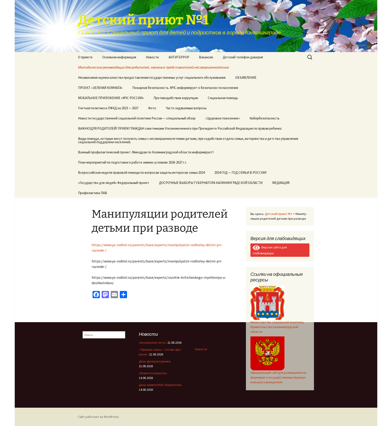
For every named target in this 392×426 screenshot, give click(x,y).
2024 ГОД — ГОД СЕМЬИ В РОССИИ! (240, 172)
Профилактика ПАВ (92, 193)
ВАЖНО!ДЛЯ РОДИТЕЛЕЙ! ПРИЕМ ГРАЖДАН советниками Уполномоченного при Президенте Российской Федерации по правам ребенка (180, 128)
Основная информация (119, 57)
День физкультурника (154, 361)
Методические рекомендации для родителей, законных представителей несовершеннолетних (153, 67)
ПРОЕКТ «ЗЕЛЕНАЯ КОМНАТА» (100, 88)
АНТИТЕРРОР (179, 57)
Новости (152, 57)
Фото (152, 108)
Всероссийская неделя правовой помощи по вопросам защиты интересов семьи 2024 (141, 172)
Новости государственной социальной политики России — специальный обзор (137, 118)
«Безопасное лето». (153, 342)
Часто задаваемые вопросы (186, 108)
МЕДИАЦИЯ (280, 183)
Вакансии (206, 57)
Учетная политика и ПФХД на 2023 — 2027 (108, 108)
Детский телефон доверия (243, 57)
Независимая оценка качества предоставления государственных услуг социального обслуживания (151, 77)
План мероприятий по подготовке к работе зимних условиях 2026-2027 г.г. (132, 162)
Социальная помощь (223, 98)
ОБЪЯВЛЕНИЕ (245, 77)
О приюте (85, 57)
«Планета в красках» (153, 373)
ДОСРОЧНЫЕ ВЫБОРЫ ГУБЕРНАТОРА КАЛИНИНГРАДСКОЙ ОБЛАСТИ (210, 183)
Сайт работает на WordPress (98, 417)
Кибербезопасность (264, 118)
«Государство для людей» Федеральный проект (113, 183)
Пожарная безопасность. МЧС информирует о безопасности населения (185, 88)
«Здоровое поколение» (222, 118)
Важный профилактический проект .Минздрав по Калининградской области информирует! (145, 152)
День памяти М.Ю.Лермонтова (160, 385)
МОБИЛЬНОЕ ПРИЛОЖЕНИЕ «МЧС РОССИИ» (111, 98)
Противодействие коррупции (176, 98)
